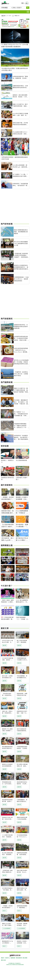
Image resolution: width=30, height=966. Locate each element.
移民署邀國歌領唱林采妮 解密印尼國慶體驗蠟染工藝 (7, 748)
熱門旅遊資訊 (7, 318)
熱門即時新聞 (7, 224)
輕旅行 (4, 910)
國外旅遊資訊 (7, 485)
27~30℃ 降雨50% (13, 15)
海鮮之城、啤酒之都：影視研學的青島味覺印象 (7, 712)
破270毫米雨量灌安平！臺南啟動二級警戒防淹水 (22, 642)
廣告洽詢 (3, 960)
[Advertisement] (15, 206)
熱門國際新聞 (7, 382)
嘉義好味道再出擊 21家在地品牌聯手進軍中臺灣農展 (23, 819)
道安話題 (5, 446)
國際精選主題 (7, 545)
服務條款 (13, 958)
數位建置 (25, 958)
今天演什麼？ (7, 585)
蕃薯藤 (5, 3)
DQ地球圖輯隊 (6, 928)
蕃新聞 (4, 645)
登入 (23, 3)
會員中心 (7, 958)
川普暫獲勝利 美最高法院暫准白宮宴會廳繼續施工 (22, 801)
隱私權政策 (19, 958)
